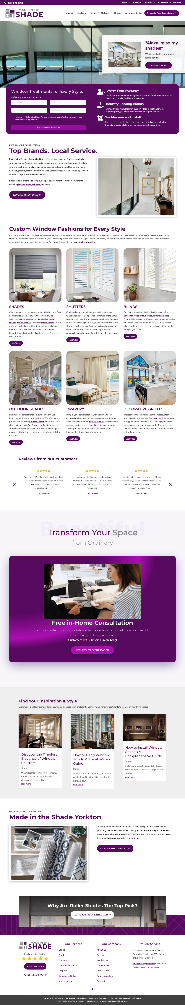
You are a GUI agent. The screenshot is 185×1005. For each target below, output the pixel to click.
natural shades (24, 322)
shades (21, 184)
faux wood (147, 315)
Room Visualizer (105, 976)
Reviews (137, 2)
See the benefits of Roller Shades (91, 915)
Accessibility (128, 998)
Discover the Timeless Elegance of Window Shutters (39, 758)
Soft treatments (96, 421)
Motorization (65, 981)
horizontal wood (131, 315)
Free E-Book (103, 970)
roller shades (26, 319)
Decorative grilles (157, 418)
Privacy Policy (103, 998)
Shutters (25, 768)
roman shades (47, 322)
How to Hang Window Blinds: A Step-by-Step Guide (91, 759)
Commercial (149, 2)
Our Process (103, 965)
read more (26, 783)
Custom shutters (74, 312)
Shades (128, 761)
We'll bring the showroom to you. (159, 45)
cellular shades (41, 319)
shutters (36, 184)
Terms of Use (116, 998)
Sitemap (138, 998)
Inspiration (163, 2)
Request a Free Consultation (48, 127)
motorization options (86, 242)
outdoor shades (36, 421)
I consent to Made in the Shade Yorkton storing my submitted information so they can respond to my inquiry (49, 118)
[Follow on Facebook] (92, 989)
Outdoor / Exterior (68, 965)
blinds (28, 184)
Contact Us (175, 2)
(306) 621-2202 (37, 974)
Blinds (76, 768)
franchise (123, 1001)
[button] (170, 484)
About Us (126, 2)
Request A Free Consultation (92, 650)
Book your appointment (144, 963)
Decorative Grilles (68, 976)
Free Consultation (159, 67)
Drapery (63, 970)
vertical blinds (162, 315)
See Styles (16, 343)
